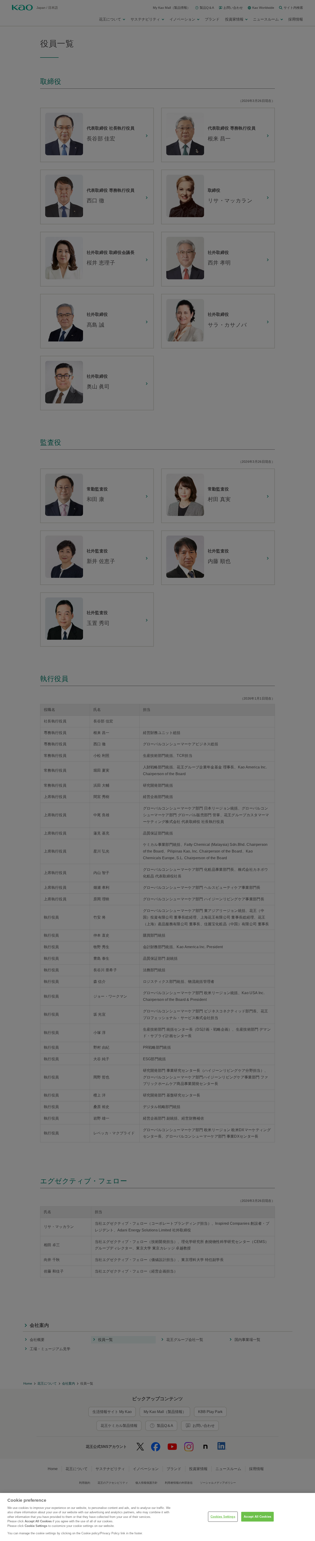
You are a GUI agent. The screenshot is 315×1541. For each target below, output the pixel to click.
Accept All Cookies (257, 1516)
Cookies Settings (223, 1516)
